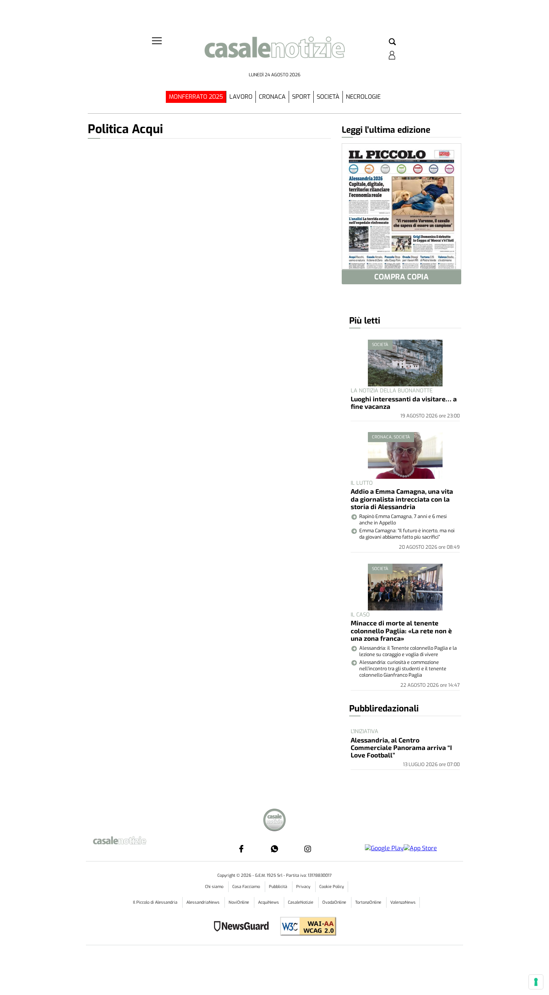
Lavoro (240, 97)
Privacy (303, 887)
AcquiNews (269, 902)
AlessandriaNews (203, 902)
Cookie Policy (331, 887)
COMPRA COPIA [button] (401, 277)
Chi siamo (214, 887)
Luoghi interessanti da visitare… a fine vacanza (404, 402)
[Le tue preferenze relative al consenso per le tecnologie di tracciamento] (536, 982)
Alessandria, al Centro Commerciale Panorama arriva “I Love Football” (401, 747)
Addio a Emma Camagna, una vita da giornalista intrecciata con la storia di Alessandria (402, 499)
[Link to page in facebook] (241, 848)
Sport (301, 97)
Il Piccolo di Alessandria (156, 902)
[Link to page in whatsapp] (274, 848)
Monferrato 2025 (196, 97)
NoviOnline (239, 902)
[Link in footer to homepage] (274, 821)
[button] (392, 42)
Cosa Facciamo (246, 887)
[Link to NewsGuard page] (243, 927)
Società (328, 97)
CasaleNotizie (301, 902)
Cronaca (272, 97)
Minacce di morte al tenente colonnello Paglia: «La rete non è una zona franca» (401, 630)
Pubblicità (278, 887)
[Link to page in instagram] (307, 848)
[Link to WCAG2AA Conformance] (305, 927)
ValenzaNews (403, 902)
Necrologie (363, 97)
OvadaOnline (334, 902)
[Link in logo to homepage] (274, 52)
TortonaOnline (368, 902)
